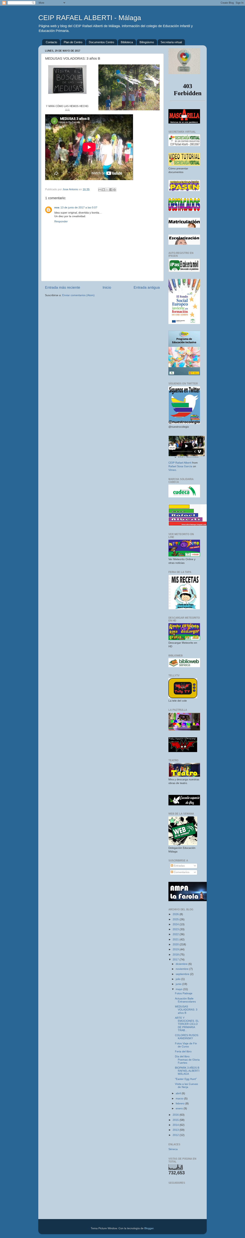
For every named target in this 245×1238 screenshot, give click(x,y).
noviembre (182, 968)
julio (178, 979)
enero (180, 1108)
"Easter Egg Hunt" (186, 1079)
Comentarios (181, 872)
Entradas (179, 865)
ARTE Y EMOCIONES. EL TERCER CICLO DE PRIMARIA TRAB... (187, 1024)
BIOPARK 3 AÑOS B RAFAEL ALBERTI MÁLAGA (187, 1070)
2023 (176, 929)
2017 (176, 959)
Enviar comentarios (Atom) (78, 295)
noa (56, 207)
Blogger (149, 1228)
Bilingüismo (147, 42)
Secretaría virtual (171, 42)
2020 (176, 944)
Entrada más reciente (62, 287)
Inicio (107, 287)
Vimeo (172, 470)
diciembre (182, 964)
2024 (176, 924)
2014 (176, 1124)
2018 (176, 954)
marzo (180, 1098)
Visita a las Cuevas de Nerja (186, 1086)
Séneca (173, 1149)
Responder (61, 221)
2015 (176, 1120)
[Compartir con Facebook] (111, 190)
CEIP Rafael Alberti (179, 462)
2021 (176, 939)
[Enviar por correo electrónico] (100, 190)
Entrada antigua (147, 287)
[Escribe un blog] (103, 190)
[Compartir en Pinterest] (114, 190)
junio (179, 984)
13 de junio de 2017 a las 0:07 (78, 207)
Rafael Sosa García (180, 466)
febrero (180, 1103)
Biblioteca (127, 42)
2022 (176, 934)
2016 (176, 1114)
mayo (179, 989)
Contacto (51, 42)
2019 (176, 949)
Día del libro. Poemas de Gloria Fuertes (187, 1059)
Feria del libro (183, 1051)
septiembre (183, 974)
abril (179, 1093)
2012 (176, 1135)
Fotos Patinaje (183, 993)
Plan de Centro (73, 42)
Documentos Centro (101, 42)
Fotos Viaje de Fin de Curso (186, 1045)
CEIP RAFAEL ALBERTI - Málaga (89, 18)
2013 (176, 1129)
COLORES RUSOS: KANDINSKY (187, 1037)
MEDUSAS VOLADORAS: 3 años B (186, 1009)
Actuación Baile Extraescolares (185, 1000)
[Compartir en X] (107, 190)
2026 (176, 914)
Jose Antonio (71, 189)
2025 (176, 919)
